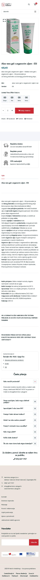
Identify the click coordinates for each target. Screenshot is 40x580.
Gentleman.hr (6, 576)
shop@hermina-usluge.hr (18, 392)
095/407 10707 (20, 389)
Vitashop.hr (15, 576)
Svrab (7, 364)
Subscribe (34, 542)
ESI (13, 86)
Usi (6, 367)
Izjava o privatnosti (7, 516)
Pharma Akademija (21, 573)
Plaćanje (4, 505)
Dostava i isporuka (7, 501)
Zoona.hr (31, 573)
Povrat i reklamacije (8, 509)
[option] (20, 36)
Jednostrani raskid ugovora (10, 520)
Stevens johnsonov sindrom (14, 360)
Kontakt (4, 497)
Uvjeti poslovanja (7, 512)
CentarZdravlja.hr (9, 573)
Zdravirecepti (24, 576)
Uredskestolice (34, 576)
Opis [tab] (2, 176)
